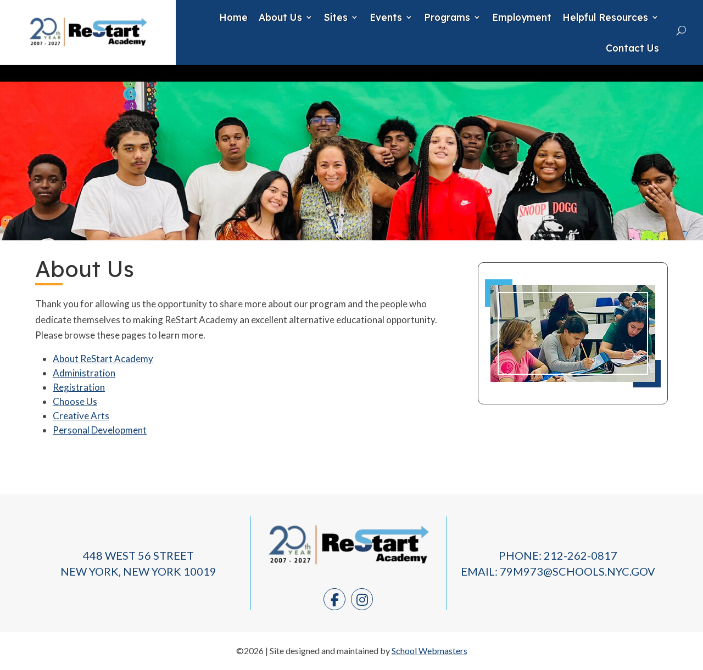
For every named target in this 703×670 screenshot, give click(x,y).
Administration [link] (84, 373)
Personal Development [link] (100, 430)
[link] (87, 50)
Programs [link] (447, 17)
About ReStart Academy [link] (103, 358)
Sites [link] (336, 17)
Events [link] (386, 17)
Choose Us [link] (75, 401)
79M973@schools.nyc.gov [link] (577, 571)
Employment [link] (521, 17)
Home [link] (233, 17)
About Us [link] (280, 17)
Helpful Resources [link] (605, 17)
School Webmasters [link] (429, 650)
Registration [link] (79, 387)
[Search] (681, 30)
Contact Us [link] (632, 48)
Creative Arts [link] (81, 415)
